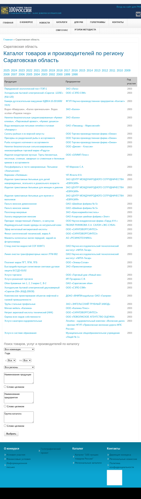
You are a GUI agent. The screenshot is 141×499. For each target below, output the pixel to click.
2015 (82, 70)
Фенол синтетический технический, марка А (27, 233)
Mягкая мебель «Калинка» (18, 308)
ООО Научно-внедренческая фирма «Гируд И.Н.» (92, 221)
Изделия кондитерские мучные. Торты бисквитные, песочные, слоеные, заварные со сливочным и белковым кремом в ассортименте (34, 159)
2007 (14, 74)
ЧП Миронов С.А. (75, 167)
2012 (105, 70)
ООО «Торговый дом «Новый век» (83, 275)
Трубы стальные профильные (19, 304)
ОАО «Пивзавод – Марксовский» (83, 125)
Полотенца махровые (15, 212)
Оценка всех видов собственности (22, 316)
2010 (120, 70)
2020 (44, 70)
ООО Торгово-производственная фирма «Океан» (91, 133)
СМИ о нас (62, 30)
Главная (8, 23)
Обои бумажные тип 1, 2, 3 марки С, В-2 (25, 283)
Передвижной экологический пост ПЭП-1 (25, 88)
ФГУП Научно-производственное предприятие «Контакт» (95, 101)
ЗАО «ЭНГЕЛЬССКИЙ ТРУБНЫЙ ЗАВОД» (88, 304)
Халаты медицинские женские (20, 216)
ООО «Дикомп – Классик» (79, 146)
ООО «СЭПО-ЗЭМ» (76, 93)
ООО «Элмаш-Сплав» (77, 262)
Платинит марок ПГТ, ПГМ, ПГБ (20, 262)
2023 (22, 70)
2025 (6, 70)
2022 (29, 70)
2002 (52, 74)
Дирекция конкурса (120, 454)
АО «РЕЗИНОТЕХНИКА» (79, 238)
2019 (52, 70)
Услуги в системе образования (20, 333)
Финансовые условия (19, 459)
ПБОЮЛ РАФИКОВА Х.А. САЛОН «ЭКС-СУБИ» (90, 225)
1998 (75, 74)
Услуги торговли (12, 275)
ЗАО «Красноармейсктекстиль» (82, 212)
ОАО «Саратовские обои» (79, 283)
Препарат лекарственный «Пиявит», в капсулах (29, 221)
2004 (37, 74)
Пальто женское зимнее (16, 208)
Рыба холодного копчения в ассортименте (26, 142)
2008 (6, 74)
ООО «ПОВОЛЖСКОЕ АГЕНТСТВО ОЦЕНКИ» (90, 316)
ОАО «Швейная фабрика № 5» (82, 203)
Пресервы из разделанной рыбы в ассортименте (29, 138)
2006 (22, 74)
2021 (37, 70)
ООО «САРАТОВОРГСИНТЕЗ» (82, 229)
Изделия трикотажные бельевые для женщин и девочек (33, 187)
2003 (44, 74)
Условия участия (16, 454)
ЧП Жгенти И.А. (74, 175)
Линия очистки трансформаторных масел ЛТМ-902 (31, 254)
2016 (75, 70)
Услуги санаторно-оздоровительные (23, 321)
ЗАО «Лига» (72, 88)
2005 (29, 74)
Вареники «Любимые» (15, 175)
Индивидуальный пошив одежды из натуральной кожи (32, 225)
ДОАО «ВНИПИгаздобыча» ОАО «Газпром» (88, 295)
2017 (67, 70)
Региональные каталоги (88, 462)
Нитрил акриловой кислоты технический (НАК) (28, 312)
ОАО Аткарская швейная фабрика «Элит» (88, 216)
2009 (127, 70)
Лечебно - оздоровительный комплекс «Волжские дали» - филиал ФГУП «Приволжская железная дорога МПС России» (95, 325)
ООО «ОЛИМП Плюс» (77, 155)
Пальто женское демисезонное (20, 203)
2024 (14, 70)
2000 (59, 74)
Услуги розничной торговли (18, 279)
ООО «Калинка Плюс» (77, 308)
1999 (67, 74)
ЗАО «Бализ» (73, 109)
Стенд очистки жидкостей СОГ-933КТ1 (24, 246)
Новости (44, 23)
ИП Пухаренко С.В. (76, 279)
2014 (90, 70)
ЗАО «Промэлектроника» (79, 266)
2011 (112, 70)
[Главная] (31, 13)
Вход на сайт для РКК (129, 6)
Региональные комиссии (123, 459)
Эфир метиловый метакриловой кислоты (25, 229)
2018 (59, 70)
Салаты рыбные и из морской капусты (24, 133)
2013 (97, 70)
